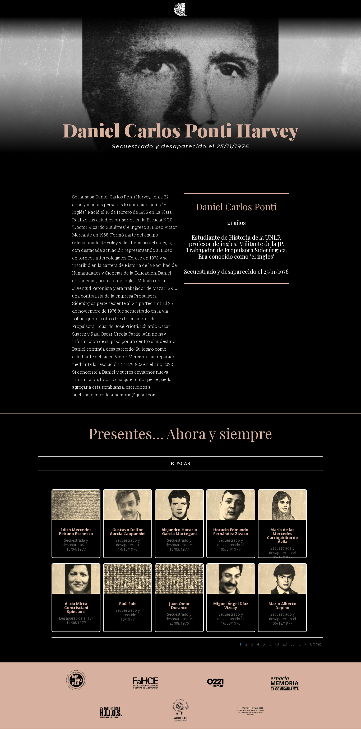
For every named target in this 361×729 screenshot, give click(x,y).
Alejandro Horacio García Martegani (179, 531)
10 (277, 644)
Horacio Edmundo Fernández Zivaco (230, 531)
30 (292, 644)
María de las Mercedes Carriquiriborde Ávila (282, 535)
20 (285, 644)
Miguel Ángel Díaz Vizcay (230, 605)
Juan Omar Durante (179, 605)
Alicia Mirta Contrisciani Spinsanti (76, 607)
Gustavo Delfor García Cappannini (127, 531)
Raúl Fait (127, 603)
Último (315, 644)
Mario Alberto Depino (283, 605)
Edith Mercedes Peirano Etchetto (76, 531)
